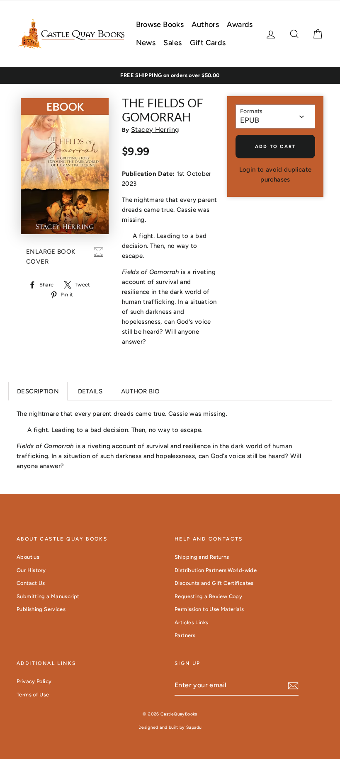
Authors (205, 24)
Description (38, 391)
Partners (185, 635)
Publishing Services (41, 609)
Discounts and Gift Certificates (214, 583)
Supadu (194, 727)
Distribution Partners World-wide (216, 570)
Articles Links (191, 622)
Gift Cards (208, 42)
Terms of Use (33, 694)
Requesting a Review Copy (208, 596)
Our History (31, 570)
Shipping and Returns (202, 557)
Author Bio (140, 391)
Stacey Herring (155, 129)
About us (28, 557)
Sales (172, 42)
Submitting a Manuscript (48, 596)
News (146, 42)
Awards (240, 24)
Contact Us (31, 583)
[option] (170, 75)
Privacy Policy (34, 681)
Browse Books (160, 24)
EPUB (249, 120)
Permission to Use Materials (209, 609)
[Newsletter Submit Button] (293, 685)
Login (247, 169)
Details (90, 391)
